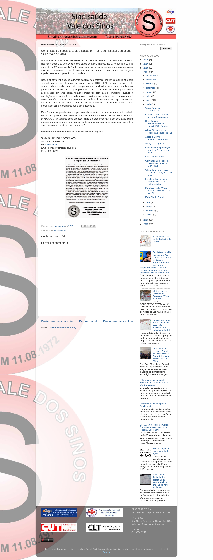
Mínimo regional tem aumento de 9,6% (161, 451)
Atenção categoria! (154, 143)
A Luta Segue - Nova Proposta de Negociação (158, 131)
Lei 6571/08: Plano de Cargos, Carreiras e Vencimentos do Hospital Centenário (155, 427)
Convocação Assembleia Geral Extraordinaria (157, 115)
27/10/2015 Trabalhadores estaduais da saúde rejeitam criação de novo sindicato (161, 481)
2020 (146, 60)
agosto (149, 92)
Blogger (106, 552)
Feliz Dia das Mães (154, 157)
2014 (146, 72)
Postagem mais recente (57, 321)
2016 (146, 64)
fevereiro (150, 211)
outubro (150, 84)
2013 (146, 220)
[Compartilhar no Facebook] (91, 226)
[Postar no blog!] (85, 226)
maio (148, 104)
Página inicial (88, 321)
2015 (146, 68)
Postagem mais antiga (118, 321)
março (149, 207)
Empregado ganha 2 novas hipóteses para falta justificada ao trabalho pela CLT (162, 325)
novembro (151, 80)
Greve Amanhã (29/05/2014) (152, 109)
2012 (146, 224)
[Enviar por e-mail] (82, 226)
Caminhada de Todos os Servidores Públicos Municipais (157, 163)
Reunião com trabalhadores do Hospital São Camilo (156, 123)
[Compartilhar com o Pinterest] (94, 226)
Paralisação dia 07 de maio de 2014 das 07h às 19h (157, 190)
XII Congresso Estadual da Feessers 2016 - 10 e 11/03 (161, 295)
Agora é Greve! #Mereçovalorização (156, 138)
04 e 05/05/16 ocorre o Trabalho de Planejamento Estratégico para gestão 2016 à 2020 (161, 354)
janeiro (149, 215)
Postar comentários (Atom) (63, 327)
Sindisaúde (59, 226)
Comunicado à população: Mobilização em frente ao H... (158, 150)
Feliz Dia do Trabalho (155, 197)
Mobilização (60, 230)
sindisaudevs (52, 144)
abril (148, 202)
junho (149, 100)
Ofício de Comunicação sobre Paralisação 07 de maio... (158, 172)
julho (148, 96)
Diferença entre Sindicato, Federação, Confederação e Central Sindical (154, 382)
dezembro (151, 75)
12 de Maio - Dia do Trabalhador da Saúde (162, 239)
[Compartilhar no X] (88, 226)
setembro (151, 88)
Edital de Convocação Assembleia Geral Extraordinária (156, 181)
